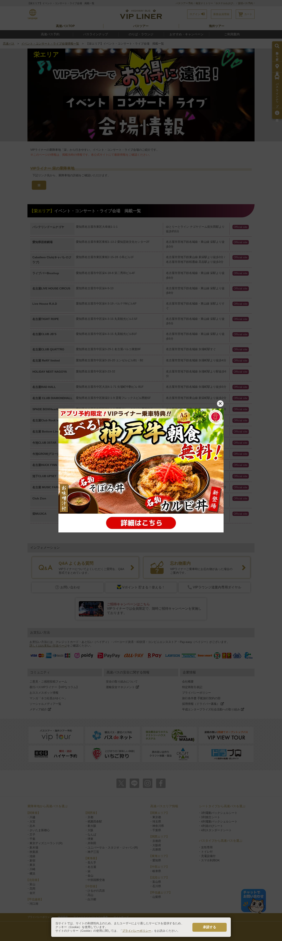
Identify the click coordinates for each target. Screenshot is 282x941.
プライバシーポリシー (136, 930)
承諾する (209, 927)
